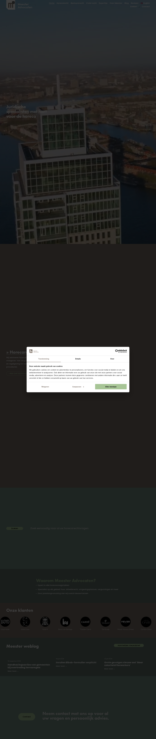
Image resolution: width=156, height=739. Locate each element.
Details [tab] (78, 359)
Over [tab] (112, 359)
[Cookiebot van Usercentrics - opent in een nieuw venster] (117, 351)
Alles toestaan (110, 387)
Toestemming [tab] (43, 359)
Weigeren (45, 387)
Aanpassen (76, 387)
